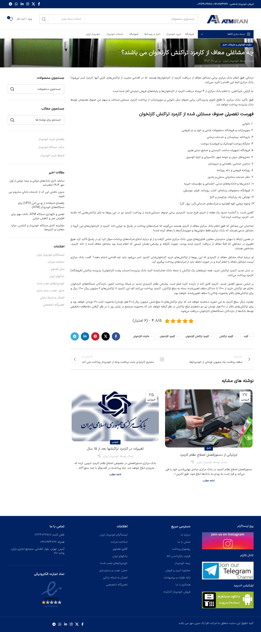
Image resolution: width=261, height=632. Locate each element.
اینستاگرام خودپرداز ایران (50, 255)
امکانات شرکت (56, 262)
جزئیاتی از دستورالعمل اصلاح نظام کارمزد (208, 455)
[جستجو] (44, 19)
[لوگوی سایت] (228, 19)
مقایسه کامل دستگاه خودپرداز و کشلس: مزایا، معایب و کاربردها (37, 228)
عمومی (115, 442)
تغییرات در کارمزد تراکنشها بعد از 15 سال (115, 448)
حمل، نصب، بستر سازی (50, 291)
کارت (246, 336)
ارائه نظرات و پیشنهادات (177, 578)
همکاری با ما (183, 585)
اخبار (225, 45)
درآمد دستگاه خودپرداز (51, 147)
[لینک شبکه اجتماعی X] (34, 4)
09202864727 (220, 4)
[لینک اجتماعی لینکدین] (22, 4)
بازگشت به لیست (162, 359)
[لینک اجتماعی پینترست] (95, 336)
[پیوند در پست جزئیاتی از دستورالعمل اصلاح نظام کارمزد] (208, 418)
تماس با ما (184, 542)
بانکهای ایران (56, 276)
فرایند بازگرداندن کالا (178, 556)
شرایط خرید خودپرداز (52, 155)
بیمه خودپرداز (182, 563)
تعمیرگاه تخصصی (53, 305)
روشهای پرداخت (181, 549)
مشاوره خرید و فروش (177, 570)
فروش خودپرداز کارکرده (177, 592)
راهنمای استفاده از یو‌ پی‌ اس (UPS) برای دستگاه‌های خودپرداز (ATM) (41, 205)
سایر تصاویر (57, 269)
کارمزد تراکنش (226, 336)
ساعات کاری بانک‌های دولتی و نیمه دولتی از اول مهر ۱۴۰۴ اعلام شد (36, 183)
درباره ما (185, 535)
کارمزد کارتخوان (167, 336)
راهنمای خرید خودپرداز (51, 139)
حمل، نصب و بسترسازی (113, 570)
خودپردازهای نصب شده (50, 284)
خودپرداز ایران (231, 61)
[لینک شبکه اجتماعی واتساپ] (16, 4)
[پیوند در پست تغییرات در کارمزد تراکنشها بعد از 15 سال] (115, 415)
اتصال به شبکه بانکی (52, 298)
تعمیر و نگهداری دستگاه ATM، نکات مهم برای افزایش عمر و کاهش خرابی (37, 216)
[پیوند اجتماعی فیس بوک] (39, 4)
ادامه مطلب (209, 481)
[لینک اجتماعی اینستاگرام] (27, 4)
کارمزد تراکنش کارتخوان (197, 336)
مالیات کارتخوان (141, 336)
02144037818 (205, 4)
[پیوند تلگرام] (11, 4)
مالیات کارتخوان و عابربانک (240, 45)
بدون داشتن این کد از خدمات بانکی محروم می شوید (36, 194)
